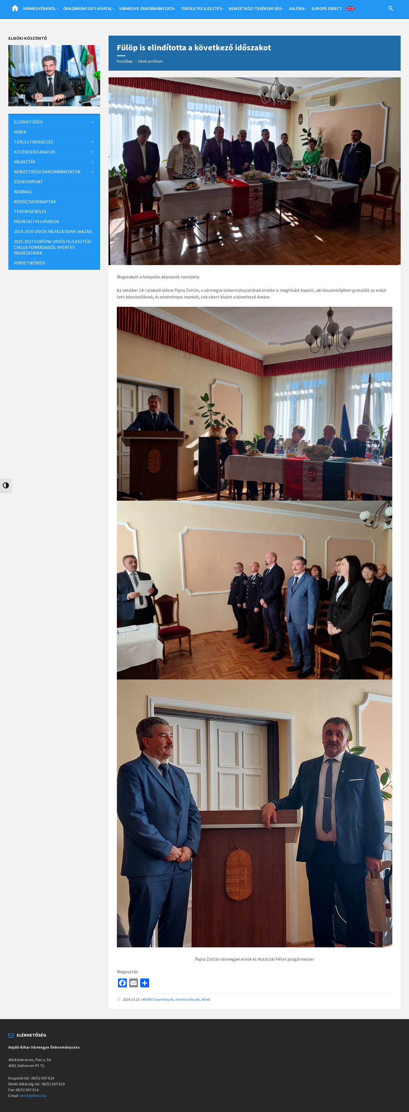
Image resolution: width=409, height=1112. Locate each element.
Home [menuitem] (15, 9)
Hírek (206, 999)
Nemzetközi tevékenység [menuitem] (255, 8)
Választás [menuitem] (24, 161)
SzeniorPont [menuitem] (28, 181)
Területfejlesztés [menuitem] (201, 8)
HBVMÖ (147, 999)
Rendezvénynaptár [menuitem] (35, 201)
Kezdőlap (125, 61)
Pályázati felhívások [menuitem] (36, 221)
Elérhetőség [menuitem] (28, 122)
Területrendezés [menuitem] (33, 142)
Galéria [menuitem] (297, 8)
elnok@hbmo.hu (33, 1095)
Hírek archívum (150, 61)
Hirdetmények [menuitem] (29, 263)
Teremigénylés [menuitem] (30, 211)
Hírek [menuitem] (20, 132)
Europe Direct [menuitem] (327, 8)
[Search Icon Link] (391, 9)
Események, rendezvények (177, 999)
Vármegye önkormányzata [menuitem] (146, 8)
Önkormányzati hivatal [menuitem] (87, 8)
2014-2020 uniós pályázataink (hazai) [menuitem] (53, 231)
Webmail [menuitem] (23, 191)
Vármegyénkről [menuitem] (39, 8)
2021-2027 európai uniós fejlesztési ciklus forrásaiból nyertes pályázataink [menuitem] (52, 247)
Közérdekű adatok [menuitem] (34, 152)
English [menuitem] (350, 9)
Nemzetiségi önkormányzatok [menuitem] (47, 171)
